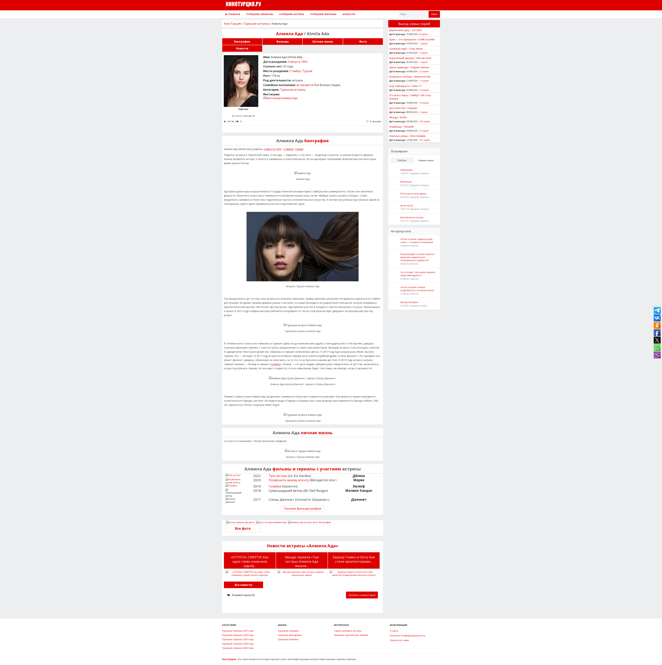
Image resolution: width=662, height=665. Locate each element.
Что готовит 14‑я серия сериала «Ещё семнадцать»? (417, 274)
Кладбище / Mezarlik (401, 126)
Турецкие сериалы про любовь (351, 635)
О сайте (394, 630)
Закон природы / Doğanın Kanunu (409, 67)
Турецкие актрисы (292, 90)
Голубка (275, 364)
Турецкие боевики (288, 639)
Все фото (243, 528)
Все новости (243, 585)
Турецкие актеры (291, 14)
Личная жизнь (322, 41)
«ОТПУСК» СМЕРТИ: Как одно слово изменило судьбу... (250, 561)
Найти (434, 14)
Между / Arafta (398, 117)
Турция (307, 71)
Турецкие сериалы (259, 14)
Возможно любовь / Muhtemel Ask (409, 76)
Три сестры (278, 475)
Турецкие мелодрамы (290, 635)
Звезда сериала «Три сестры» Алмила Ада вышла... (302, 561)
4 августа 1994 (297, 62)
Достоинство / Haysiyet (403, 108)
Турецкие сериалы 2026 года (237, 635)
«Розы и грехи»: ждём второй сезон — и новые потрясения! (416, 241)
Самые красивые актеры (348, 630)
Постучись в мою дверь (413, 193)
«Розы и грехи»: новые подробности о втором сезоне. (417, 289)
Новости (348, 14)
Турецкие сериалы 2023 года (237, 647)
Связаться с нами (399, 640)
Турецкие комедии (288, 630)
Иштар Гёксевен (409, 302)
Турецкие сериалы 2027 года (237, 630)
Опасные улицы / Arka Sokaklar (407, 136)
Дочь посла (406, 205)
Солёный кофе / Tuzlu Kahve (406, 48)
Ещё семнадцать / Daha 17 (405, 86)
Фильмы (282, 41)
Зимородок (406, 169)
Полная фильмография (302, 508)
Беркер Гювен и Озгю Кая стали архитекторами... (354, 559)
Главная (233, 14)
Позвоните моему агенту (289, 480)
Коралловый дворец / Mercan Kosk (410, 58)
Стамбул (295, 71)
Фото (363, 41)
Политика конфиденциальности (407, 635)
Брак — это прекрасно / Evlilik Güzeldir (412, 39)
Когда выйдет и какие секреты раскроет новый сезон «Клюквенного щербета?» (417, 257)
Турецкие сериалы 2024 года (237, 643)
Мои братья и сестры (412, 217)
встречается (305, 85)
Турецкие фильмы (323, 14)
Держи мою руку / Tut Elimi (405, 30)
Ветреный (406, 181)
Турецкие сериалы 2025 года (237, 639)
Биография (242, 41)
